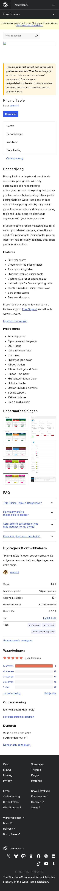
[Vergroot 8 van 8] (51, 480)
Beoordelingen (14, 134)
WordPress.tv (12, 807)
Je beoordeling (11, 693)
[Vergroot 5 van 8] (24, 477)
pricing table (49, 625)
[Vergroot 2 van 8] (24, 434)
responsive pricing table (43, 631)
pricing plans (34, 625)
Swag (36, 807)
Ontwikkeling (13, 150)
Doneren (37, 802)
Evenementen (39, 796)
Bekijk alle (50, 693)
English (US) (49, 618)
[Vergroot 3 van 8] (24, 449)
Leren (6, 791)
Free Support (29, 309)
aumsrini (14, 105)
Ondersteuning (14, 158)
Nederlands (17, 848)
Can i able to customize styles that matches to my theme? (20, 525)
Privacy (7, 780)
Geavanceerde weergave (17, 640)
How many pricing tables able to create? (16, 513)
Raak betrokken (40, 791)
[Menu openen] (54, 4)
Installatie (11, 142)
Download (10, 114)
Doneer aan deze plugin (17, 744)
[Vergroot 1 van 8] (24, 420)
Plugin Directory (11, 14)
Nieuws (7, 769)
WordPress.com (14, 817)
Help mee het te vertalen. (29, 25)
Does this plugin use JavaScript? (21, 536)
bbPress (9, 828)
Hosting (7, 775)
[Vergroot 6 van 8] (51, 420)
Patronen (36, 780)
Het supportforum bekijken (18, 716)
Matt (7, 823)
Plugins (35, 775)
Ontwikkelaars (11, 802)
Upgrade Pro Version (15, 321)
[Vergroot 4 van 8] (24, 463)
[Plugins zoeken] (36, 36)
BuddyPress (11, 834)
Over (6, 764)
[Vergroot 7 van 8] (51, 444)
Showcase (37, 764)
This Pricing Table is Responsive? (22, 503)
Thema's (36, 769)
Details (10, 125)
